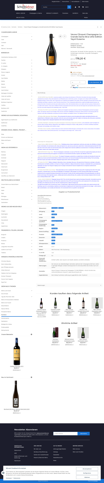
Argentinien (4, 226)
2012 (53, 211)
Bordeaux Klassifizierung (40, 452)
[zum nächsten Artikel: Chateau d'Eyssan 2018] (101, 27)
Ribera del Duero (6, 140)
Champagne (54, 228)
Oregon (3, 211)
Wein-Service (76, 449)
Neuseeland (4, 220)
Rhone (3, 243)
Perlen (86, 17)
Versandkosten (76, 1)
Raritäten (79, 45)
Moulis (3, 84)
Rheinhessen (4, 199)
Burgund (3, 234)
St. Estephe (4, 66)
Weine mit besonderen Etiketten (10, 299)
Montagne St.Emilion (7, 93)
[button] (75, 7)
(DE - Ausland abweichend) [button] (88, 75)
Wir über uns (37, 449)
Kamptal (3, 155)
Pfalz (2, 193)
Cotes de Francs (5, 99)
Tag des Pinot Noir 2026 (7, 296)
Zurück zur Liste (6, 27)
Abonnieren (83, 433)
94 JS (53, 231)
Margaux (3, 69)
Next (28, 356)
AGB (15, 453)
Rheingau (3, 196)
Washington (4, 214)
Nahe (2, 190)
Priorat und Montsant (7, 137)
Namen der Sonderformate (41, 454)
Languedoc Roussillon (7, 246)
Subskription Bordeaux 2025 (9, 57)
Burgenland (4, 170)
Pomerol (3, 87)
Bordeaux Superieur (6, 102)
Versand (84, 64)
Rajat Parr (4, 282)
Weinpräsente (5, 330)
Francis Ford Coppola (7, 279)
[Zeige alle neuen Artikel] (31, 377)
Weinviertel (4, 164)
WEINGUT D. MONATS (52, 13)
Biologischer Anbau (6, 324)
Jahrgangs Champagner (57, 220)
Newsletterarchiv (58, 457)
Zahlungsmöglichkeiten (59, 449)
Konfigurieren (87, 473)
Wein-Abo (85, 13)
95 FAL (53, 240)
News (54, 460)
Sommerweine (5, 318)
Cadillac (3, 105)
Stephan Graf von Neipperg (8, 273)
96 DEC (53, 237)
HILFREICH (75, 13)
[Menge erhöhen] (78, 85)
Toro (2, 143)
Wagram (3, 161)
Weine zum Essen (6, 290)
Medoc (3, 81)
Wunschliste (65, 1)
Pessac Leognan (5, 72)
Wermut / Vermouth (6, 48)
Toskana (3, 252)
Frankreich (54, 214)
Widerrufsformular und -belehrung (21, 457)
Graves (3, 75)
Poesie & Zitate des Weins (41, 457)
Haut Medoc (4, 78)
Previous (5, 356)
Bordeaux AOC (5, 108)
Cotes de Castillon (6, 96)
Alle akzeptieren (87, 469)
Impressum (9, 478)
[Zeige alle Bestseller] (31, 334)
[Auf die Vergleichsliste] (60, 36)
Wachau (3, 152)
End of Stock (4, 293)
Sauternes (4, 111)
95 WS (53, 243)
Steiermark (4, 167)
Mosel (3, 187)
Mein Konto (85, 1)
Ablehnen (87, 477)
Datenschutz (16, 478)
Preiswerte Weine (6, 311)
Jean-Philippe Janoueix (7, 267)
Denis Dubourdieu (6, 264)
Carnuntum (4, 173)
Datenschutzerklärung (43, 433)
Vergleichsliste (56, 1)
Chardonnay (54, 208)
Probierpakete (5, 327)
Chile (2, 223)
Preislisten (65, 13)
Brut (53, 224)
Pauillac (3, 60)
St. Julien (3, 63)
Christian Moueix (6, 261)
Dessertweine (5, 305)
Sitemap (55, 452)
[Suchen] (69, 7)
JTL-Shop (96, 481)
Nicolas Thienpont (6, 276)
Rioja (2, 134)
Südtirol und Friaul (6, 249)
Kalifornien (4, 123)
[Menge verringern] (72, 82)
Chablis (3, 237)
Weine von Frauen (6, 302)
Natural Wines (5, 308)
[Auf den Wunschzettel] (64, 36)
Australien (4, 217)
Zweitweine (4, 321)
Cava (2, 39)
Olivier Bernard (5, 270)
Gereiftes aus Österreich (8, 176)
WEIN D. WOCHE (20, 13)
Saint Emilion (4, 90)
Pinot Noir (61, 208)
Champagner (4, 36)
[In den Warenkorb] (37, 32)
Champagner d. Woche (35, 13)
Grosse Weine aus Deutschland (9, 184)
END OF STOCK (20, 17)
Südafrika (3, 126)
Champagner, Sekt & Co (57, 234)
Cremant (3, 42)
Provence (3, 240)
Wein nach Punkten (78, 452)
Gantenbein (4, 202)
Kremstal (3, 158)
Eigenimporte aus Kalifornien (9, 120)
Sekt (2, 45)
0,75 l (53, 217)
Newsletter (56, 454)
